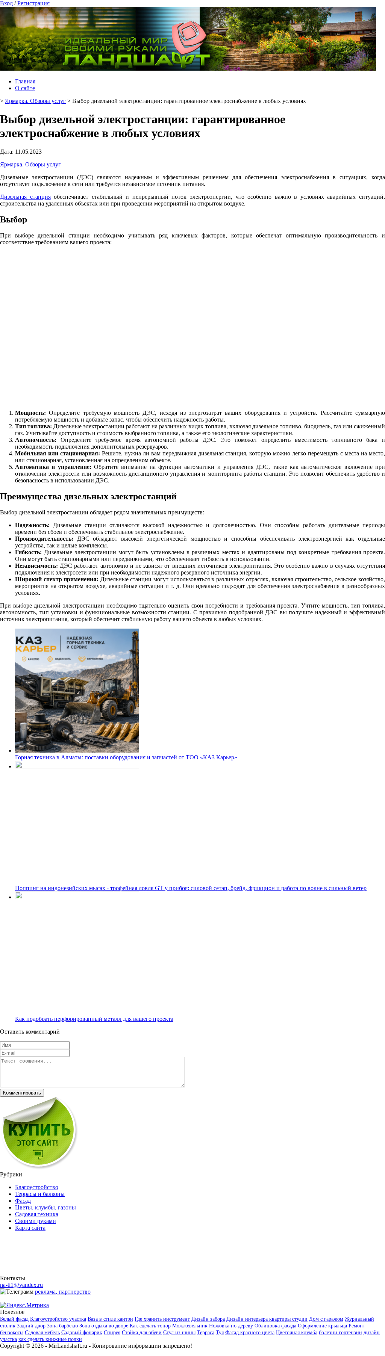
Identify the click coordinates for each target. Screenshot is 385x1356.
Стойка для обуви (142, 1332)
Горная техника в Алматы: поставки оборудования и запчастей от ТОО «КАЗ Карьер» (126, 757)
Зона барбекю (62, 1326)
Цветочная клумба (296, 1332)
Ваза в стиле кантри (110, 1319)
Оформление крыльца (322, 1326)
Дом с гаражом (326, 1319)
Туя (220, 1332)
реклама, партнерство (63, 1291)
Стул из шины (179, 1332)
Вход (6, 3)
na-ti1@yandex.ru (21, 1285)
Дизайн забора (208, 1319)
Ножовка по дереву (231, 1326)
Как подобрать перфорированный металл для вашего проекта (94, 1019)
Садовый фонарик (81, 1332)
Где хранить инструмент (162, 1319)
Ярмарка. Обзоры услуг (30, 164)
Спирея (112, 1332)
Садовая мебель (42, 1332)
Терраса (205, 1332)
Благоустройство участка (58, 1319)
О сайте (25, 88)
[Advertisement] (192, 327)
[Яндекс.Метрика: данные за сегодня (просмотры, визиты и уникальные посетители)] (24, 1305)
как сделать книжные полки (50, 1339)
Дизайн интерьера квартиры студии (267, 1319)
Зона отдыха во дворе (103, 1326)
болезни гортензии (340, 1332)
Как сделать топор (150, 1326)
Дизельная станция (25, 196)
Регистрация (33, 3)
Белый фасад (14, 1319)
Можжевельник (190, 1326)
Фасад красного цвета (249, 1332)
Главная (25, 81)
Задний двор (31, 1326)
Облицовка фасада (275, 1326)
